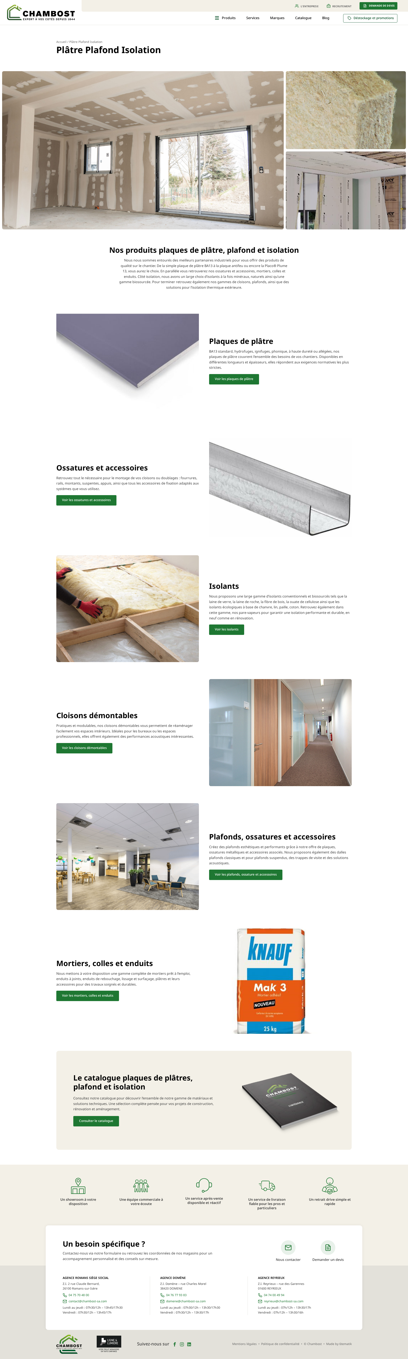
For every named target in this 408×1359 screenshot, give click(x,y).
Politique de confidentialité (280, 1344)
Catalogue (303, 18)
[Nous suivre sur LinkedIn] (189, 1344)
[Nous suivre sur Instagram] (182, 1344)
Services (252, 18)
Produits (229, 18)
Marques (277, 18)
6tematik (345, 1344)
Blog (325, 18)
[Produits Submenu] (217, 17)
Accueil (61, 42)
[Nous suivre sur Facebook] (175, 1344)
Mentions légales (244, 1344)
